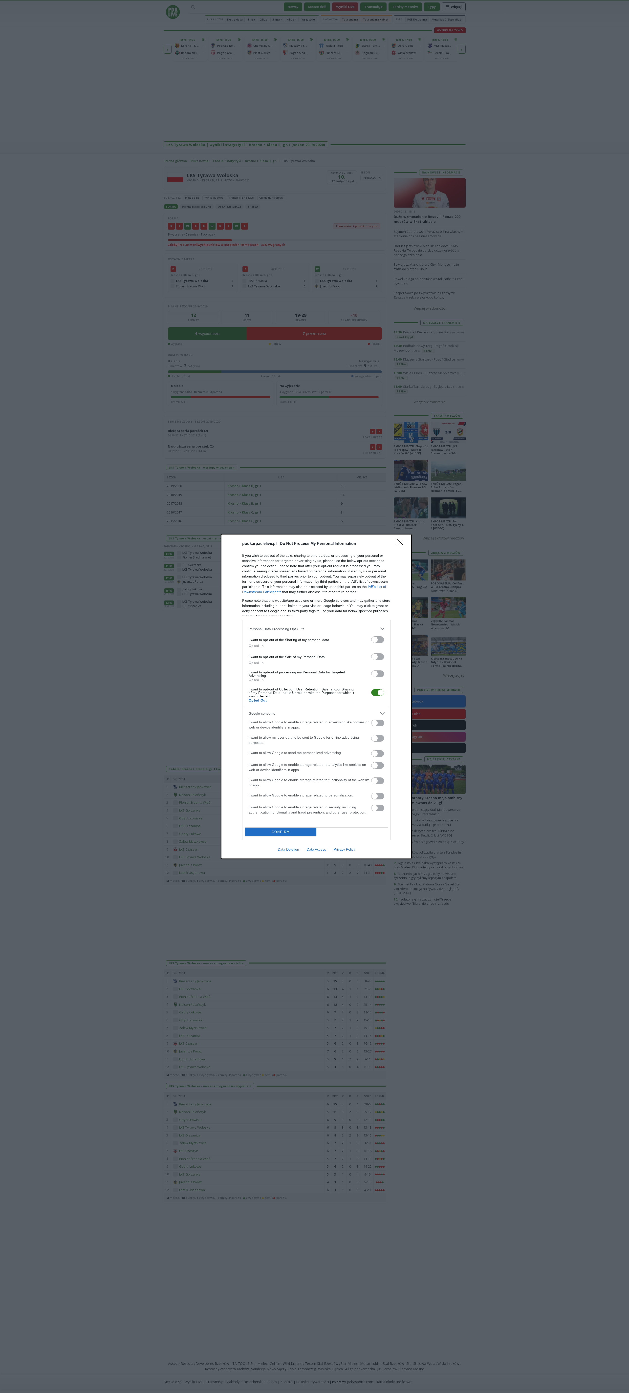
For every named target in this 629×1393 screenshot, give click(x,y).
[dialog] (316, 696)
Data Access (316, 849)
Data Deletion (288, 849)
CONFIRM (281, 832)
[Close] (402, 544)
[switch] (377, 639)
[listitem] (316, 628)
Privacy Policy (344, 849)
